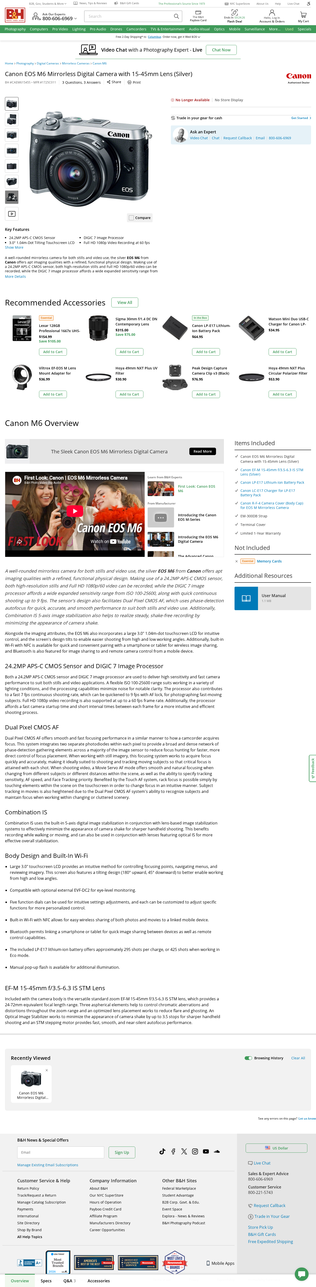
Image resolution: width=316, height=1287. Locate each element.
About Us (262, 3)
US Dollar (280, 1148)
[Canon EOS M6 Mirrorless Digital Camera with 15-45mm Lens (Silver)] (91, 159)
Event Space (172, 1209)
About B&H (99, 1188)
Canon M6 (100, 63)
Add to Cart (53, 351)
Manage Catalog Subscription (41, 1202)
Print (137, 82)
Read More (203, 451)
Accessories (99, 1281)
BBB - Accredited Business (29, 1263)
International (28, 1216)
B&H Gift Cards (262, 1234)
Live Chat (293, 3)
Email (25, 1152)
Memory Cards (269, 561)
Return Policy (28, 1188)
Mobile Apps (223, 1263)
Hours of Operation (105, 1202)
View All (125, 302)
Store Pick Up (260, 1227)
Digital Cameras (48, 63)
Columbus (154, 37)
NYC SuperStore (240, 3)
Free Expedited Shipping (270, 1241)
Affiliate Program (103, 1216)
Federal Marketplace (179, 1188)
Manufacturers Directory (110, 1223)
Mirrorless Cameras (76, 63)
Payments (25, 1209)
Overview (20, 1281)
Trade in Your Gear (272, 1216)
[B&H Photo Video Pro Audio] (17, 15)
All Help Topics (29, 1236)
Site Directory (28, 1223)
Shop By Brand (29, 1229)
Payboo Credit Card (105, 1209)
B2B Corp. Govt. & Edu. (181, 1202)
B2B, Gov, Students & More (46, 3)
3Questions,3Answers (81, 82)
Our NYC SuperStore (106, 1195)
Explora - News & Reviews (183, 1216)
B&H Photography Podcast (183, 1223)
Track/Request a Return (36, 1195)
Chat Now (221, 50)
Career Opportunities (107, 1229)
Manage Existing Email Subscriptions (47, 1165)
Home (9, 63)
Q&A (69, 1281)
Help (278, 3)
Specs (46, 1281)
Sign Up (122, 1152)
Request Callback (269, 1205)
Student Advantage (178, 1195)
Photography (25, 63)
